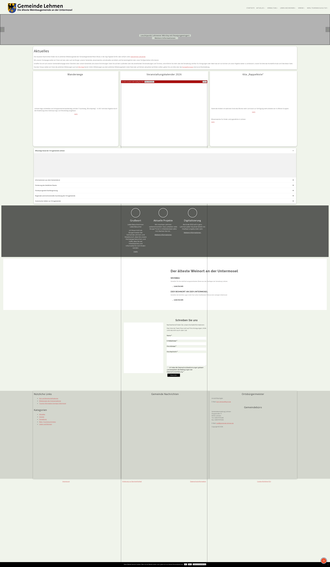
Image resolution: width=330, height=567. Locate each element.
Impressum (66, 481)
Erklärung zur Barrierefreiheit (132, 481)
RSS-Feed (81, 67)
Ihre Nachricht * (172, 352)
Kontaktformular (187, 67)
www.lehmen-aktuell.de (138, 57)
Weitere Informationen (165, 38)
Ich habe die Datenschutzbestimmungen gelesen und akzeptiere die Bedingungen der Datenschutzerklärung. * (185, 370)
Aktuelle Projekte (163, 220)
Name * (169, 335)
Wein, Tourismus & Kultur (47, 422)
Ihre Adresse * (171, 346)
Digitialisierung (192, 220)
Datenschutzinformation (198, 481)
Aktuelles (42, 414)
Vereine (41, 417)
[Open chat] (324, 561)
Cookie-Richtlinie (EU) (264, 481)
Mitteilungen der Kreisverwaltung (50, 401)
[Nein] (328, 564)
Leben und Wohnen (45, 424)
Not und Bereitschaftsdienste (48, 398)
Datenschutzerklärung (199, 564)
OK (185, 564)
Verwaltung (43, 419)
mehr (76, 114)
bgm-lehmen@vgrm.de (223, 402)
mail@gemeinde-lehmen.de (225, 423)
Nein (190, 564)
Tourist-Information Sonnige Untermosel (52, 403)
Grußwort (135, 220)
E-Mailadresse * (172, 341)
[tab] (165, 150)
